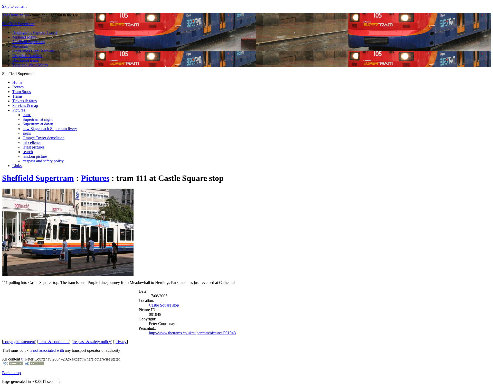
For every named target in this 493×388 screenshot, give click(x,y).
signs (27, 133)
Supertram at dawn (38, 124)
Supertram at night (37, 119)
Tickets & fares (24, 101)
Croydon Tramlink (27, 55)
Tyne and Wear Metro (30, 65)
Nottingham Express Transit (35, 32)
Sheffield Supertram (18, 24)
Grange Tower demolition (43, 138)
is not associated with (47, 350)
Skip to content (14, 6)
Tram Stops (21, 91)
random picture (35, 156)
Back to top (11, 373)
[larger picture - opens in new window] (68, 275)
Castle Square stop (164, 305)
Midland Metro (24, 37)
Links (17, 165)
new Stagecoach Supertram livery (50, 128)
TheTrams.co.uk (15, 15)
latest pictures (33, 147)
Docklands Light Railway (33, 51)
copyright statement (19, 341)
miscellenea (32, 142)
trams (27, 115)
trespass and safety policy (43, 161)
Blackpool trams (25, 60)
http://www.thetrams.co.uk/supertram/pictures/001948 (192, 333)
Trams (17, 96)
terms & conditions (54, 341)
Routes (18, 87)
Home (17, 82)
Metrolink (20, 46)
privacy (121, 341)
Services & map (25, 105)
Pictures (18, 110)
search (28, 152)
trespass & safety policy (92, 341)
